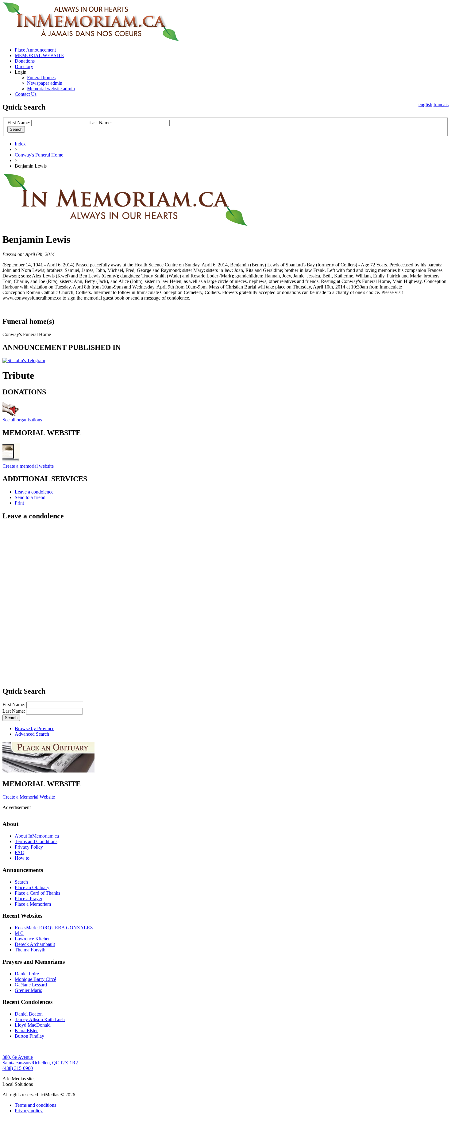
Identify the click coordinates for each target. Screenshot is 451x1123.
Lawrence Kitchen (33, 938)
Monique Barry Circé (35, 979)
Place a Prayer (28, 898)
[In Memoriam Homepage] (90, 39)
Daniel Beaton (29, 1014)
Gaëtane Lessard (31, 984)
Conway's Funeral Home (39, 154)
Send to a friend (30, 497)
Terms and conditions (35, 1105)
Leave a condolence (34, 491)
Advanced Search (32, 734)
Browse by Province (34, 728)
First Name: (18, 122)
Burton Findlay (29, 1036)
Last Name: (100, 122)
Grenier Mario (28, 990)
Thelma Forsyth (30, 949)
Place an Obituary (32, 887)
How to (22, 858)
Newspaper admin (44, 83)
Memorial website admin (51, 88)
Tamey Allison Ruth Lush (40, 1019)
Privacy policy (29, 1110)
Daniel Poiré (27, 973)
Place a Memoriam (33, 904)
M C (19, 933)
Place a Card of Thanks (37, 893)
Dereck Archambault (35, 944)
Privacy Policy (29, 847)
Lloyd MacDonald (33, 1025)
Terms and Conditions (36, 841)
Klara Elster (26, 1030)
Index (20, 143)
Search (21, 882)
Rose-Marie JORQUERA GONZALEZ (54, 927)
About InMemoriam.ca (37, 835)
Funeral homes (41, 77)
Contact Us (26, 94)
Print (19, 502)
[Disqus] (225, 603)
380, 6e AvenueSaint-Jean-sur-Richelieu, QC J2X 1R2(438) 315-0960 (40, 1063)
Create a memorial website (28, 466)
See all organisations (22, 419)
